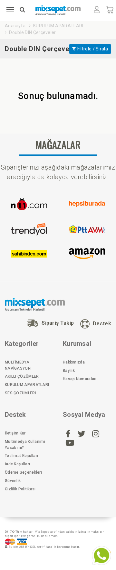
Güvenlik (13, 480)
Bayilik (69, 370)
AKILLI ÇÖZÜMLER (22, 376)
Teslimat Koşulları (21, 455)
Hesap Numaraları (80, 379)
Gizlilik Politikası (20, 489)
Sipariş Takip (58, 323)
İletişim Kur (15, 433)
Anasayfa (15, 25)
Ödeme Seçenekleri (23, 472)
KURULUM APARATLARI (58, 25)
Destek (102, 323)
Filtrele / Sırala (92, 48)
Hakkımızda (74, 362)
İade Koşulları (17, 464)
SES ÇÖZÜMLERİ (20, 393)
